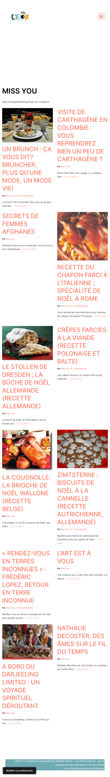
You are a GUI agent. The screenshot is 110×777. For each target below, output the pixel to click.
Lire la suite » (21, 205)
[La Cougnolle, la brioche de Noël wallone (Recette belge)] (27, 450)
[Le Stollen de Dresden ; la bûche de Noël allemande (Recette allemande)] (27, 343)
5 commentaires (25, 608)
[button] (101, 16)
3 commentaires (80, 306)
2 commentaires (25, 195)
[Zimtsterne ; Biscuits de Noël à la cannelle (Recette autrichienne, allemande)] (82, 449)
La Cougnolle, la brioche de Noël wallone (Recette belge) (26, 493)
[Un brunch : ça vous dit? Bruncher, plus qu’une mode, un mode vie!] (27, 125)
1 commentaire (80, 368)
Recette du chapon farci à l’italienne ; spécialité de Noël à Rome (82, 282)
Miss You (10, 195)
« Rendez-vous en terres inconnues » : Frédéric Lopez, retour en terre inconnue (26, 576)
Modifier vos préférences (19, 770)
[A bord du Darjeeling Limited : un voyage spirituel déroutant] (27, 642)
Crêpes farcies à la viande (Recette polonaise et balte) (81, 345)
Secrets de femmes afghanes (20, 223)
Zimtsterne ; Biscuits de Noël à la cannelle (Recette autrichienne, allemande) (80, 498)
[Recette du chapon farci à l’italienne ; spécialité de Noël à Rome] (82, 236)
